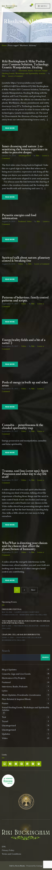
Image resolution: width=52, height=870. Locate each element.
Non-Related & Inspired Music (16, 699)
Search (6, 650)
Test (4, 717)
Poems (5, 703)
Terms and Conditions (11, 854)
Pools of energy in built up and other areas (25, 383)
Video (29, 221)
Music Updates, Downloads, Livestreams (21, 695)
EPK (4, 846)
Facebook (10, 763)
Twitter (21, 763)
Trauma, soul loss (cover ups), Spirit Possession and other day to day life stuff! (25, 474)
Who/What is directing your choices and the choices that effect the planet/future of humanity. (24, 546)
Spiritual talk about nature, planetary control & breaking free (26, 258)
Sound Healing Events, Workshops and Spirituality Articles (25, 708)
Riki (3, 76)
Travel (5, 721)
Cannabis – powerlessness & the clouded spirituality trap (22, 426)
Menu (43, 6)
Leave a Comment (15, 76)
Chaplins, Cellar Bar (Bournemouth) (21, 635)
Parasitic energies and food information (19, 216)
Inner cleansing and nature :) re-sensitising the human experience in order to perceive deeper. (24, 149)
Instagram (16, 763)
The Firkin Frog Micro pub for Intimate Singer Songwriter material (26, 622)
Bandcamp (33, 763)
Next (33, 590)
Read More (10, 128)
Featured (22, 221)
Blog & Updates (9, 669)
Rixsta (22, 866)
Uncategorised (25, 155)
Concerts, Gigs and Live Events (16, 674)
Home (4, 45)
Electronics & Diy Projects (13, 678)
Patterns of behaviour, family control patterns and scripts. (25, 298)
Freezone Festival (12, 609)
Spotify (38, 763)
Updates (6, 734)
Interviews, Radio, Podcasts (30, 70)
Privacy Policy (8, 850)
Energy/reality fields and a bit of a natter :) (23, 341)
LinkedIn (27, 763)
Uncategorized (9, 730)
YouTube (4, 763)
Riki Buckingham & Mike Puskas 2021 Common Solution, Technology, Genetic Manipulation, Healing (25, 64)
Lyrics (4, 690)
